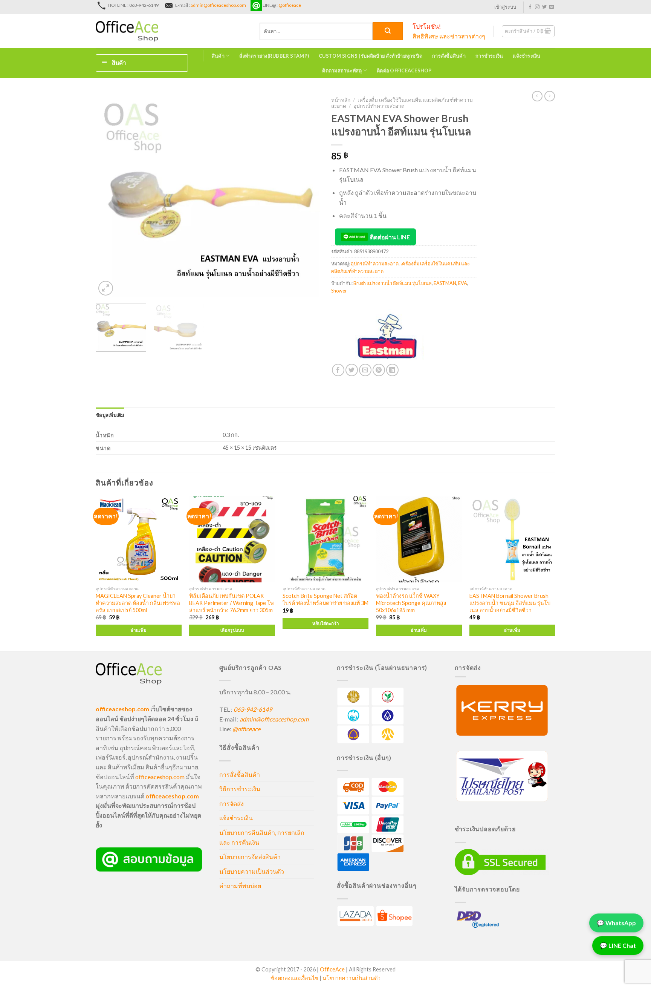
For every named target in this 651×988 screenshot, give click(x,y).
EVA (462, 283)
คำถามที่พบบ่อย (240, 885)
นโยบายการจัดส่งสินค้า (250, 856)
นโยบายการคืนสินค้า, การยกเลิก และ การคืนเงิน (261, 837)
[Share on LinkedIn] (392, 370)
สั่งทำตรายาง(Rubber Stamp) (274, 56)
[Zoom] (105, 288)
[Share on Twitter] (351, 370)
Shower (339, 291)
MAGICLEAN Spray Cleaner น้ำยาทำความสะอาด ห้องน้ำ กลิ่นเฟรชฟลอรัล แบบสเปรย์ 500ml (138, 603)
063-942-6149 (253, 709)
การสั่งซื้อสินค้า (449, 56)
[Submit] (388, 31)
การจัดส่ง (231, 803)
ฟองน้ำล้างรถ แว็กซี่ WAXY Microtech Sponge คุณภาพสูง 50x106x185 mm (411, 603)
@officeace (289, 5)
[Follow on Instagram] (537, 7)
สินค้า (218, 56)
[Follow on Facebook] (530, 7)
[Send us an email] (551, 7)
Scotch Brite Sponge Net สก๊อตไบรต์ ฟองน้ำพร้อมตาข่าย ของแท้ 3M (325, 599)
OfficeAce (332, 969)
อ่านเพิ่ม (138, 630)
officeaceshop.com (160, 776)
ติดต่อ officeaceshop (404, 70)
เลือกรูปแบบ (232, 630)
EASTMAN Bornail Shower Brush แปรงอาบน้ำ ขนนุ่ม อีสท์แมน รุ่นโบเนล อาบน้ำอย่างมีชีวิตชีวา (509, 603)
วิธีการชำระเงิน (239, 788)
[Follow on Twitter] (544, 7)
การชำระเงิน (489, 56)
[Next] (306, 195)
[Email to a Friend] (365, 370)
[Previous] (109, 195)
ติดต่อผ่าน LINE (390, 236)
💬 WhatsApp (616, 925)
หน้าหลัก (340, 100)
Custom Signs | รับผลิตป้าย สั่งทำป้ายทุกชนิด (370, 56)
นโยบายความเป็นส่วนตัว (251, 871)
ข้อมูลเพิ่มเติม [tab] (110, 415)
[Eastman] (387, 335)
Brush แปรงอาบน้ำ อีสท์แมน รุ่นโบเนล (392, 283)
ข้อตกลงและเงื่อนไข (294, 978)
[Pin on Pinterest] (379, 370)
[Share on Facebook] (338, 370)
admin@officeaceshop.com (218, 5)
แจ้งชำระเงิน (526, 56)
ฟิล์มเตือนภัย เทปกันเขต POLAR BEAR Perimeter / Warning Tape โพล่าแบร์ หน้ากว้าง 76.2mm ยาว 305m (231, 603)
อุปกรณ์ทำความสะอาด (379, 106)
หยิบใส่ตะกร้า (325, 623)
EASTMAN (445, 283)
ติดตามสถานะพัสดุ (342, 70)
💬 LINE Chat (618, 948)
